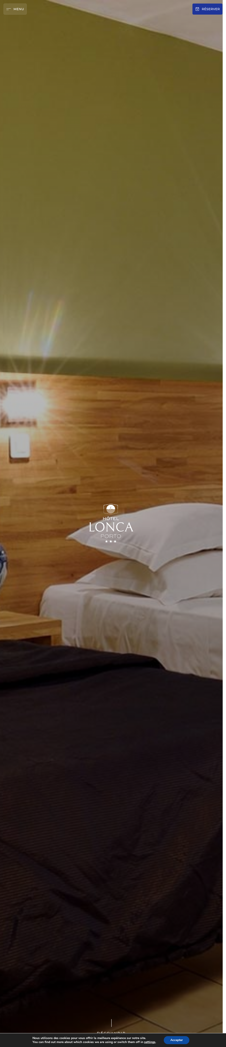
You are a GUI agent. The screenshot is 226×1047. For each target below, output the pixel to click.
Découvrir (111, 1033)
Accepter (176, 1040)
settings (149, 1042)
